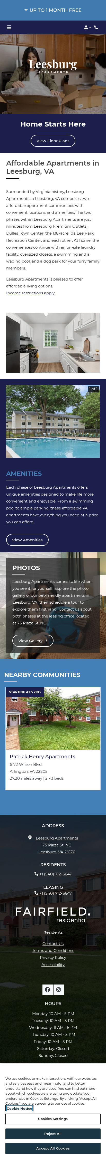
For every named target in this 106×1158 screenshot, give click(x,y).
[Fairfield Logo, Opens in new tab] (53, 917)
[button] (53, 10)
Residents (53, 932)
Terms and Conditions (53, 950)
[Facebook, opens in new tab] (47, 990)
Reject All (52, 1134)
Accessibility (53, 964)
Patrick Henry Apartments (42, 756)
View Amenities (27, 539)
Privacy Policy (53, 957)
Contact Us (53, 943)
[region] (53, 1111)
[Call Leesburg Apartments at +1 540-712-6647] (97, 27)
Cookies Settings (53, 1119)
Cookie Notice (19, 1108)
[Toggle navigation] (9, 27)
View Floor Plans (53, 140)
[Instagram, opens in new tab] (59, 990)
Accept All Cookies (52, 1148)
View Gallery (30, 640)
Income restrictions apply (30, 293)
